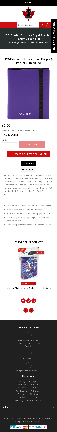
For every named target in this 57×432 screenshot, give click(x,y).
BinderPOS (36, 421)
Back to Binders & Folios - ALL (30, 154)
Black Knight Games (17, 42)
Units (4, 140)
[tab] (28, 163)
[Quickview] (23, 300)
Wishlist (28, 2)
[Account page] (47, 25)
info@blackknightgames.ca (28, 370)
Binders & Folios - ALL (38, 42)
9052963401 (29, 358)
